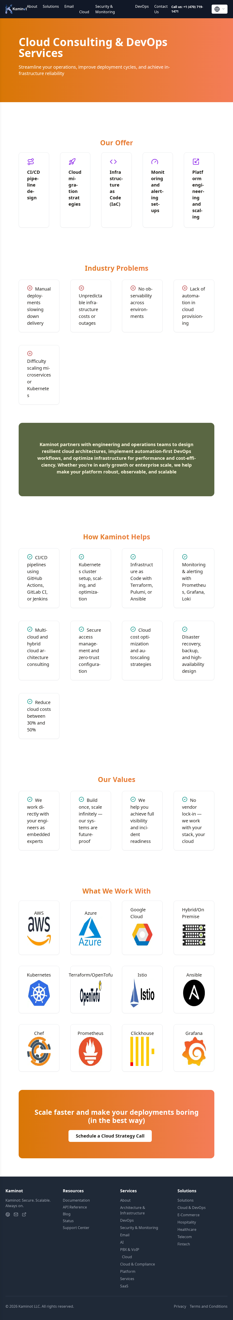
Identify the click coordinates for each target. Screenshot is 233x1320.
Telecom (184, 1236)
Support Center (76, 1227)
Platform (127, 1271)
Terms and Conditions (209, 1306)
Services (127, 1278)
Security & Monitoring (105, 9)
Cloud (84, 9)
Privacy (180, 1306)
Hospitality (186, 1222)
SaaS (124, 1286)
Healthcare (186, 1229)
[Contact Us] (16, 1214)
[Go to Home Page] (7, 1214)
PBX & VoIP (129, 1249)
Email (69, 6)
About (32, 6)
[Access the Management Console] (24, 1214)
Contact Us (161, 9)
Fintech (183, 1244)
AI (122, 1242)
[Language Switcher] (220, 9)
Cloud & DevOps (191, 1207)
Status (68, 1220)
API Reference (75, 1207)
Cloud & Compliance (137, 1264)
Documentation (76, 1200)
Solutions (51, 6)
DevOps (142, 6)
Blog (67, 1213)
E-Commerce (188, 1214)
